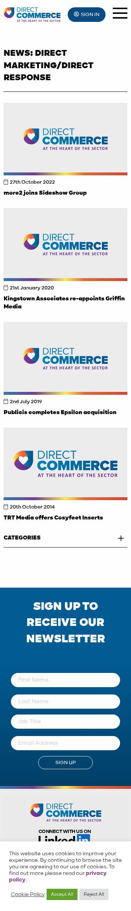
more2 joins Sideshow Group (45, 193)
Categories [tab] (22, 538)
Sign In (90, 14)
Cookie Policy (28, 894)
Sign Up (65, 762)
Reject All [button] (94, 894)
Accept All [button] (62, 894)
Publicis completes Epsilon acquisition (60, 413)
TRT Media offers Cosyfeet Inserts (53, 518)
